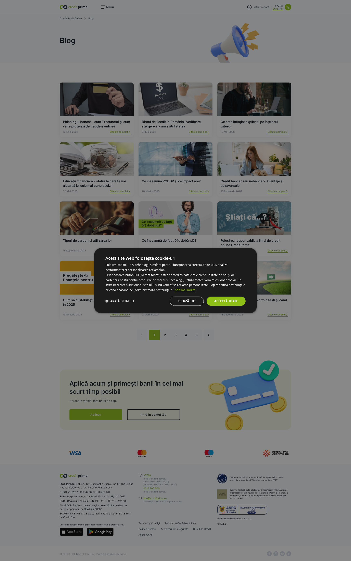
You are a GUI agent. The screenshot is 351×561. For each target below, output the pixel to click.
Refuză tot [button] (187, 301)
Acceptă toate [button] (226, 301)
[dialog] (175, 280)
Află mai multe (185, 290)
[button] (120, 301)
